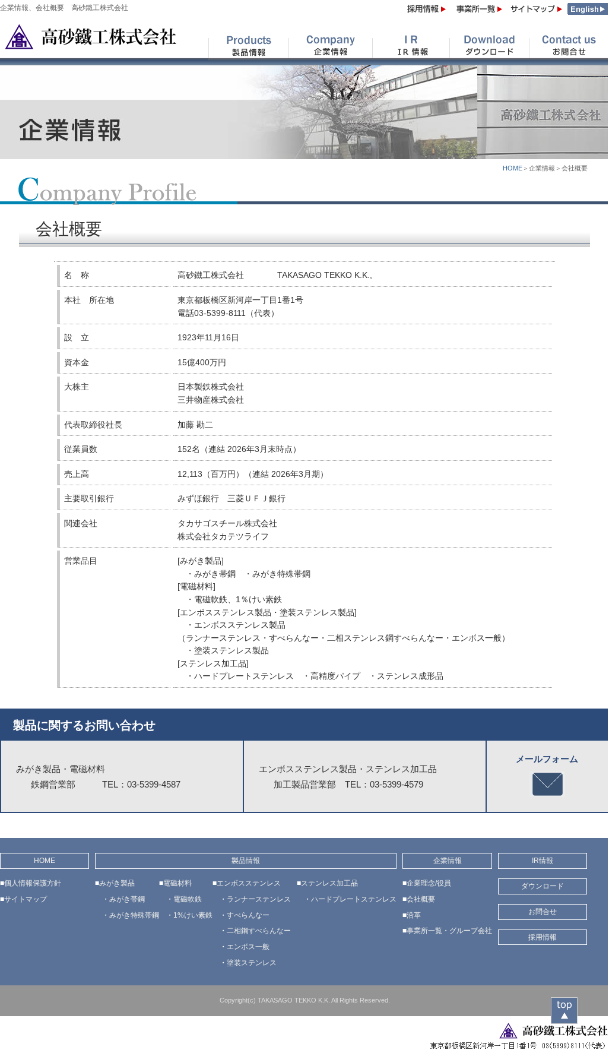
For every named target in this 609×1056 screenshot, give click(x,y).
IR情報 (542, 860)
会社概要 (421, 899)
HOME (512, 168)
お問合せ (542, 912)
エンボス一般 (248, 947)
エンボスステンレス (249, 883)
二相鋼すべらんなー (259, 931)
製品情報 (245, 860)
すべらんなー (248, 915)
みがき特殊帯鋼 (134, 915)
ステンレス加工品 (329, 883)
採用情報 (542, 937)
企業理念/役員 (429, 883)
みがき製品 (117, 883)
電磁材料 (177, 883)
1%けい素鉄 (192, 915)
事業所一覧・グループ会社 (449, 931)
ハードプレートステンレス (354, 899)
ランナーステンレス (259, 899)
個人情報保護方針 (32, 883)
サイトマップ (25, 899)
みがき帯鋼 (127, 899)
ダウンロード (542, 886)
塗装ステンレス (252, 963)
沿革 (414, 915)
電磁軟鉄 (187, 899)
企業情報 (447, 860)
